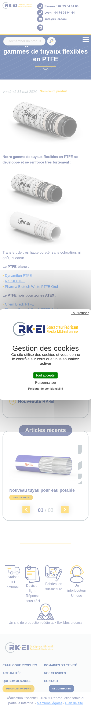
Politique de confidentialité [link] (45, 388)
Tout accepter (46, 375)
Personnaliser (45, 382)
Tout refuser (80, 313)
